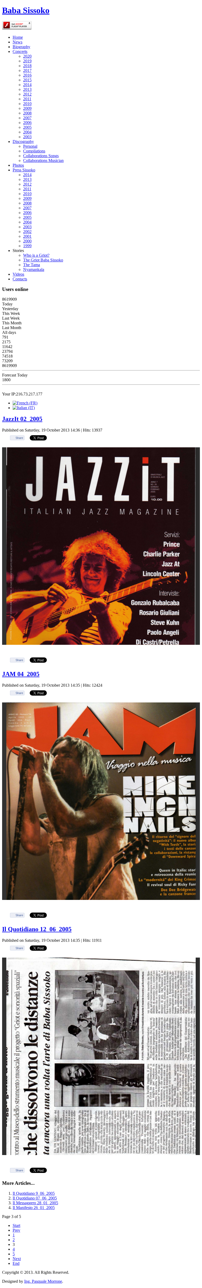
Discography (23, 141)
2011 (27, 99)
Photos (18, 165)
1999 (27, 246)
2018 (27, 65)
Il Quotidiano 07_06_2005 (35, 1198)
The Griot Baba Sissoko (43, 260)
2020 (27, 56)
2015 (27, 80)
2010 (27, 103)
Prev (16, 1230)
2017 (27, 70)
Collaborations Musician (43, 160)
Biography (21, 46)
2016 (27, 75)
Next (17, 1258)
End (16, 1263)
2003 (27, 137)
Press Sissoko (24, 170)
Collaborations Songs (41, 155)
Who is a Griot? (36, 255)
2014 (27, 84)
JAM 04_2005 (20, 674)
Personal (30, 146)
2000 (27, 241)
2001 (27, 236)
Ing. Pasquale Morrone (43, 1281)
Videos (18, 274)
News (17, 42)
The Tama (31, 264)
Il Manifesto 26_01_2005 (34, 1207)
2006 (27, 122)
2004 (27, 132)
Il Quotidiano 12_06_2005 (37, 929)
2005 (27, 127)
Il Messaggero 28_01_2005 (35, 1203)
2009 (27, 108)
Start (16, 1225)
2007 (27, 118)
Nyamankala (33, 269)
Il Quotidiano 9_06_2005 (34, 1193)
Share (19, 437)
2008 (27, 113)
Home (18, 37)
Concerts (20, 51)
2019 (27, 61)
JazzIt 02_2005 (22, 418)
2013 (27, 89)
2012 (27, 94)
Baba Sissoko (25, 10)
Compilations (34, 151)
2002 (27, 231)
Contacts (20, 279)
